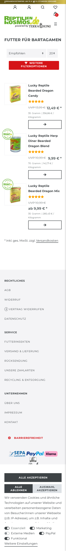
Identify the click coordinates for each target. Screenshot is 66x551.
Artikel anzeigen (45, 124)
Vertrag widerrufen (26, 309)
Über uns (12, 403)
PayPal (50, 533)
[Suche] (42, 7)
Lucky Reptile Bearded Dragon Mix (44, 188)
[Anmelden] (15, 7)
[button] (34, 65)
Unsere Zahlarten (19, 370)
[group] (15, 94)
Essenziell (18, 528)
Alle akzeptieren (33, 477)
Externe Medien (23, 533)
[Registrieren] (29, 7)
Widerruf (12, 299)
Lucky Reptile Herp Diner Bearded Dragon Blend (43, 141)
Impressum (13, 412)
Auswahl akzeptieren (47, 488)
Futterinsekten (17, 341)
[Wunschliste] (55, 7)
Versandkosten (47, 240)
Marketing (44, 528)
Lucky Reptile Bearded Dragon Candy (40, 90)
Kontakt (11, 422)
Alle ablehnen (18, 488)
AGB (7, 290)
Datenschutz (15, 318)
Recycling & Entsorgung (24, 380)
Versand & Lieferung (21, 351)
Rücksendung (15, 360)
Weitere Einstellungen (21, 543)
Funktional (19, 538)
